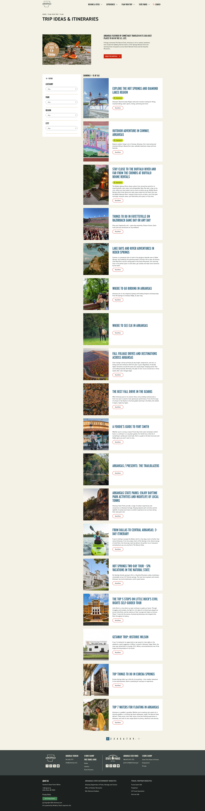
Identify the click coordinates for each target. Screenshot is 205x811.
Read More (119, 108)
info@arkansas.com (71, 763)
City (47, 123)
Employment (146, 763)
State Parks (143, 4)
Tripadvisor (134, 788)
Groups (144, 766)
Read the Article (111, 56)
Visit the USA (135, 794)
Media (86, 763)
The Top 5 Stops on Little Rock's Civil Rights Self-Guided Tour (135, 601)
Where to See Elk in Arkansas (130, 325)
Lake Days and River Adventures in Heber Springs (133, 250)
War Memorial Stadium (92, 791)
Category (49, 84)
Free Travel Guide (90, 759)
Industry (86, 766)
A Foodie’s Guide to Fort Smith (130, 427)
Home (44, 14)
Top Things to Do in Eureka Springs (133, 674)
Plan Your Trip (127, 4)
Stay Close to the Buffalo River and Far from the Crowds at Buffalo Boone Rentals (134, 173)
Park (47, 97)
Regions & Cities (94, 4)
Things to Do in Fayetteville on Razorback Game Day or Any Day (131, 218)
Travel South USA (136, 785)
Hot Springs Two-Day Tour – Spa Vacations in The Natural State (131, 568)
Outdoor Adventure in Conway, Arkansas (130, 132)
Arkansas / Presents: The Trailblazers (135, 466)
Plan (61, 14)
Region (48, 110)
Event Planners (88, 770)
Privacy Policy (46, 794)
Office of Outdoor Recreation (93, 788)
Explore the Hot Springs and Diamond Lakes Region (135, 90)
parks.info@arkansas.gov (130, 763)
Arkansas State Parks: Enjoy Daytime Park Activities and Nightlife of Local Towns (135, 496)
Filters (50, 78)
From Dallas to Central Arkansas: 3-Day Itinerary (134, 532)
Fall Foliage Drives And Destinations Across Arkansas (134, 355)
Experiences (110, 4)
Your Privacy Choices (50, 798)
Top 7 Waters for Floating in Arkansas (135, 707)
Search (157, 4)
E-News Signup (89, 755)
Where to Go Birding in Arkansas (132, 288)
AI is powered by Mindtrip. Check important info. (56, 805)
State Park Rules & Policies (150, 760)
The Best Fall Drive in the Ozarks (132, 391)
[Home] (46, 4)
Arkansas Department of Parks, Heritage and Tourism (101, 785)
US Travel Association (137, 791)
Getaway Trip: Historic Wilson (130, 637)
